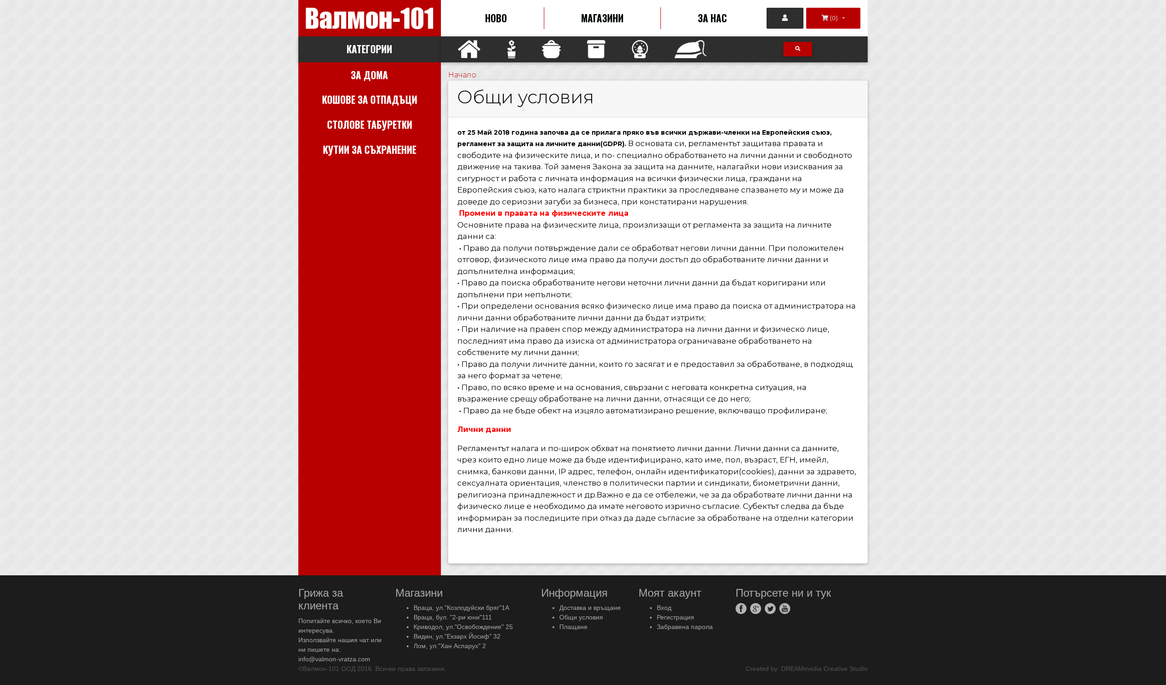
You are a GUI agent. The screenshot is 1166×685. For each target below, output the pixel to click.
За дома (369, 75)
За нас (712, 18)
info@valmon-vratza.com (334, 659)
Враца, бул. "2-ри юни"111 (453, 617)
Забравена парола (685, 626)
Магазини (602, 18)
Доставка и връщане (590, 607)
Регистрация (675, 617)
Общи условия (581, 617)
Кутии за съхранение (369, 149)
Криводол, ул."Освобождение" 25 (463, 626)
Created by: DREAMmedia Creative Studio (807, 668)
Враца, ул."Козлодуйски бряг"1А (461, 607)
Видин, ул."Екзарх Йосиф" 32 (457, 636)
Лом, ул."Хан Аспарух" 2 (450, 645)
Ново (496, 18)
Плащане (573, 626)
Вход (664, 607)
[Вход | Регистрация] (785, 18)
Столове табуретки (369, 124)
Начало (462, 75)
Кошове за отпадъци (369, 99)
